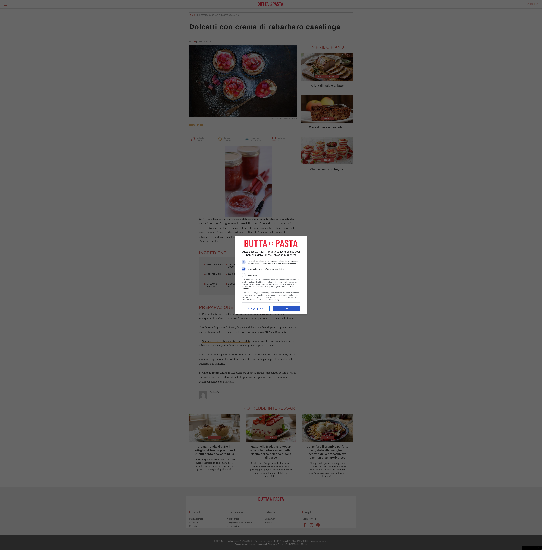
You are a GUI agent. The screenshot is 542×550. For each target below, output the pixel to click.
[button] (271, 275)
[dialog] (271, 275)
